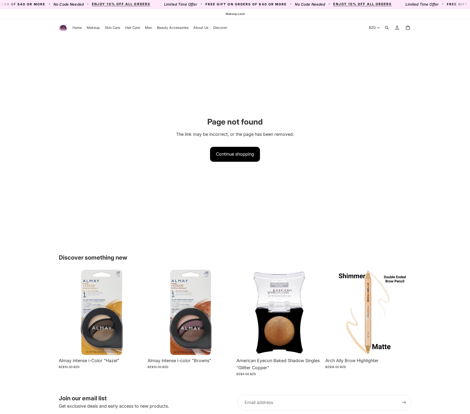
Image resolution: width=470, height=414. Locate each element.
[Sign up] (404, 403)
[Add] (137, 348)
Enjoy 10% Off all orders (108, 4)
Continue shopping (235, 154)
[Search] (386, 27)
